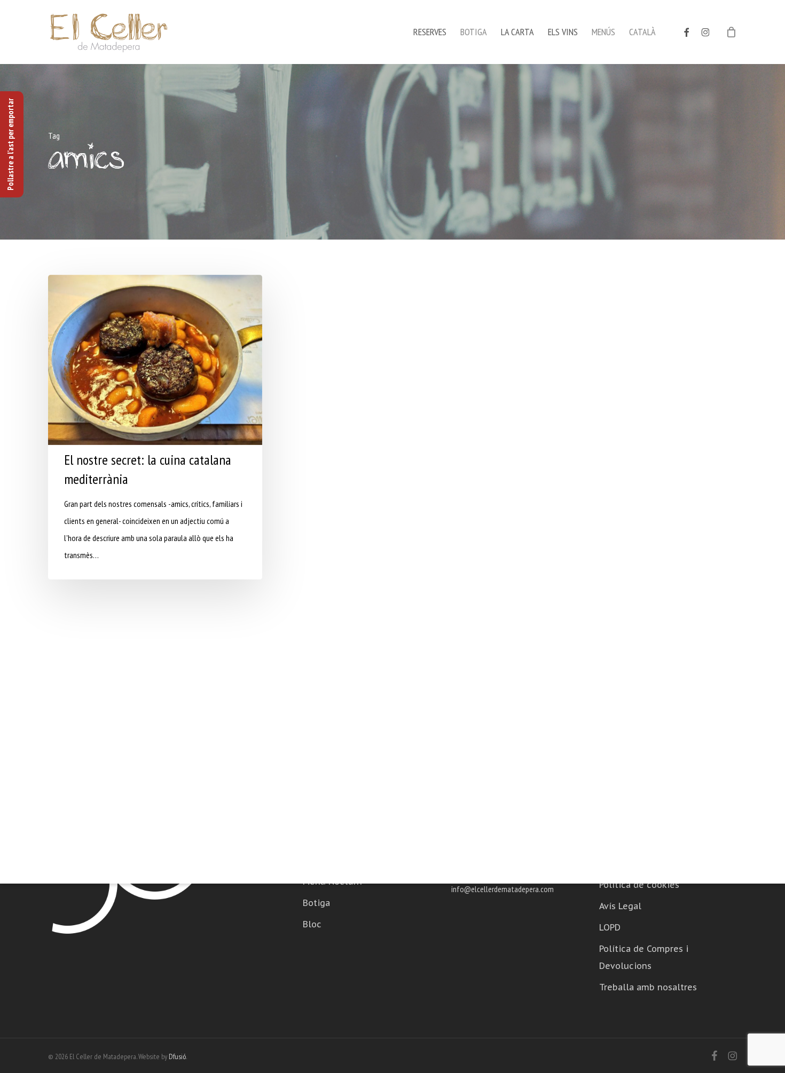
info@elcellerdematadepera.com (502, 889)
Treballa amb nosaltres (648, 987)
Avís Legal (620, 906)
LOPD (610, 927)
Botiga (316, 902)
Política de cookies (639, 884)
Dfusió (177, 1056)
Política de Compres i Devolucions (643, 957)
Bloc (312, 924)
